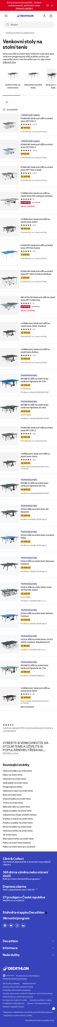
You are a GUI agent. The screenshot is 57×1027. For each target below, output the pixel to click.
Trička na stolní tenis (13, 803)
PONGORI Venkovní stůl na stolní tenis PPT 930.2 (37, 429)
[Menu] (6, 16)
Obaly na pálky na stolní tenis (17, 811)
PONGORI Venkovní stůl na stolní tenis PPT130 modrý (37, 246)
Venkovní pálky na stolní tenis (17, 771)
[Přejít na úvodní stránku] (25, 16)
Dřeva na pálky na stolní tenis (17, 827)
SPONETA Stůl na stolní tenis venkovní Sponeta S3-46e (34, 406)
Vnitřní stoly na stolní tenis (12, 86)
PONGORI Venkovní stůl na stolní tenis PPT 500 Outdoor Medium (37, 272)
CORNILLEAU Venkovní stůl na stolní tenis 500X (35, 689)
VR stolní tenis (10, 835)
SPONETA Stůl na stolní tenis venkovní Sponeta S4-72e (34, 666)
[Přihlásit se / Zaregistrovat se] (44, 16)
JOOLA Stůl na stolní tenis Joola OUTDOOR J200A (36, 588)
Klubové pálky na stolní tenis (17, 799)
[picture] (9, 123)
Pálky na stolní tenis (12, 775)
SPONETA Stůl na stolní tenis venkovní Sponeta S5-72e (34, 484)
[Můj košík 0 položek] (51, 16)
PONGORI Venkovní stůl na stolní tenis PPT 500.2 (37, 145)
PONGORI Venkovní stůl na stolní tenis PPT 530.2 (37, 119)
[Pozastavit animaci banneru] (47, 5)
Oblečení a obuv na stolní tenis (18, 791)
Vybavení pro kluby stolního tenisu (20, 815)
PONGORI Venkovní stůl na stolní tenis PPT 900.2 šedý (37, 168)
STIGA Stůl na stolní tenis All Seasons (34, 510)
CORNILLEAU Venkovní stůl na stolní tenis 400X (35, 220)
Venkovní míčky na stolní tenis (18, 831)
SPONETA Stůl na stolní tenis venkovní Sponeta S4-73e (34, 380)
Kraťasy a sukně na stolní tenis (18, 819)
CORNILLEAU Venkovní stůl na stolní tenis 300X (35, 455)
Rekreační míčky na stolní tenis (18, 839)
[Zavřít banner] (52, 5)
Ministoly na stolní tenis (33, 86)
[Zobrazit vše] (4, 33)
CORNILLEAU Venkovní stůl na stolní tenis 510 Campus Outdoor (37, 194)
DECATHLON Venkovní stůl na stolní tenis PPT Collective (38, 298)
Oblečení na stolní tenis (14, 779)
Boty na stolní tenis (12, 795)
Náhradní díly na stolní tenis (16, 807)
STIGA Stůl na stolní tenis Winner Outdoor (37, 614)
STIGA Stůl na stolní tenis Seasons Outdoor (37, 562)
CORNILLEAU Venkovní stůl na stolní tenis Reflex (35, 350)
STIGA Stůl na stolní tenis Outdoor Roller (37, 536)
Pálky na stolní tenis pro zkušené (19, 847)
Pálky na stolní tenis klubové (17, 843)
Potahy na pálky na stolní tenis (18, 823)
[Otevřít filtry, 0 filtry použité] (7, 102)
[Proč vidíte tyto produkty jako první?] (4, 109)
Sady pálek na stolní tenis (15, 783)
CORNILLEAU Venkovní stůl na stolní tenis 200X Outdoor (35, 324)
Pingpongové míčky (12, 787)
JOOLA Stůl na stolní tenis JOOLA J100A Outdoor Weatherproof (37, 640)
